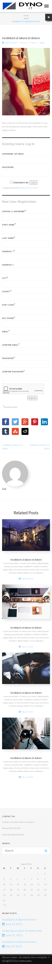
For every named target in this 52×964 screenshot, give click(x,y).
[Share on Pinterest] (34, 421)
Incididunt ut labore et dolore (26, 559)
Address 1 (8, 251)
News (26, 18)
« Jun (4, 905)
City (5, 278)
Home (26, 16)
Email (6, 331)
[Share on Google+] (24, 421)
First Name (9, 224)
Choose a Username (14, 211)
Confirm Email (11, 344)
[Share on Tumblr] (5, 431)
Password (8, 167)
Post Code (8, 304)
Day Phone (8, 318)
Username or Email (13, 154)
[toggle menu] (46, 6)
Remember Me (21, 182)
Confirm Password (13, 371)
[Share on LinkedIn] (44, 421)
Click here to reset (28, 187)
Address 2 (8, 264)
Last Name (8, 238)
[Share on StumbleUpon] (15, 431)
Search (46, 850)
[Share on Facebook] (5, 421)
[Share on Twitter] (15, 421)
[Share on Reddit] (24, 431)
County (7, 291)
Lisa (25, 42)
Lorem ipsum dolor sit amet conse (22, 930)
